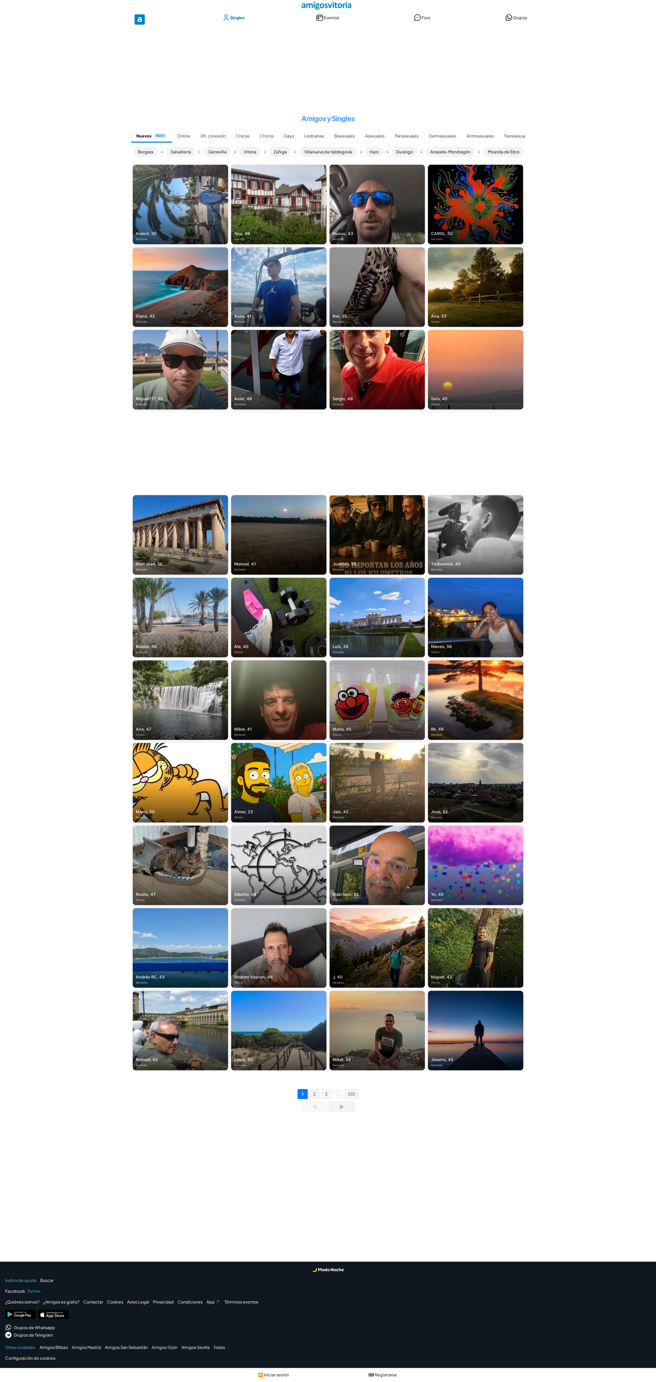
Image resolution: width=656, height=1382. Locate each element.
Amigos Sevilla (195, 1347)
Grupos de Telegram (33, 1335)
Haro (374, 151)
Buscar (47, 1280)
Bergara (145, 151)
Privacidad (163, 1302)
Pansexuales (407, 136)
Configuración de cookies (30, 1358)
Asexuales (375, 136)
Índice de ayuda (20, 1280)
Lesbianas (314, 136)
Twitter (33, 1291)
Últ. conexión (213, 136)
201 (351, 1094)
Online (183, 136)
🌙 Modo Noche (328, 1269)
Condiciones (190, 1302)
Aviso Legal (138, 1302)
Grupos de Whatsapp (34, 1327)
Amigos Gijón (165, 1347)
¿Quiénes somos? (22, 1302)
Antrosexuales (480, 136)
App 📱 (214, 1302)
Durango (404, 151)
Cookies (115, 1302)
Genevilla (217, 151)
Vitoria (250, 151)
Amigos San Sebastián (126, 1347)
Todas (219, 1347)
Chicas (243, 136)
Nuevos (150, 136)
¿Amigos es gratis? (61, 1302)
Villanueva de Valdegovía (328, 151)
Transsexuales (517, 136)
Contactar (93, 1302)
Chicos (267, 136)
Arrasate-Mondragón (450, 151)
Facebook (15, 1291)
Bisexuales (344, 136)
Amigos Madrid (86, 1347)
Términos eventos (241, 1302)
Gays (289, 136)
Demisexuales (442, 136)
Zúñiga (280, 151)
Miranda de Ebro (503, 151)
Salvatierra (181, 151)
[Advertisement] (328, 66)
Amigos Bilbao (54, 1347)
